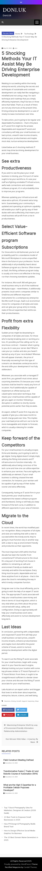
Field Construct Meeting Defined (18, 760)
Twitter (22, 710)
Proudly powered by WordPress (17, 864)
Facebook (8, 710)
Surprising (31, 701)
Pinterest (9, 715)
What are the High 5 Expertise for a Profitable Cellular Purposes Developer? (19, 787)
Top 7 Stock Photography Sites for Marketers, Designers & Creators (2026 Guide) (20, 810)
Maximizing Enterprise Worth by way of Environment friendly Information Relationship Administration (21, 728)
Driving (13, 701)
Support (24, 701)
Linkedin (23, 715)
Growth (18, 701)
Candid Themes (30, 867)
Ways (37, 701)
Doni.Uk (14, 10)
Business (7, 701)
